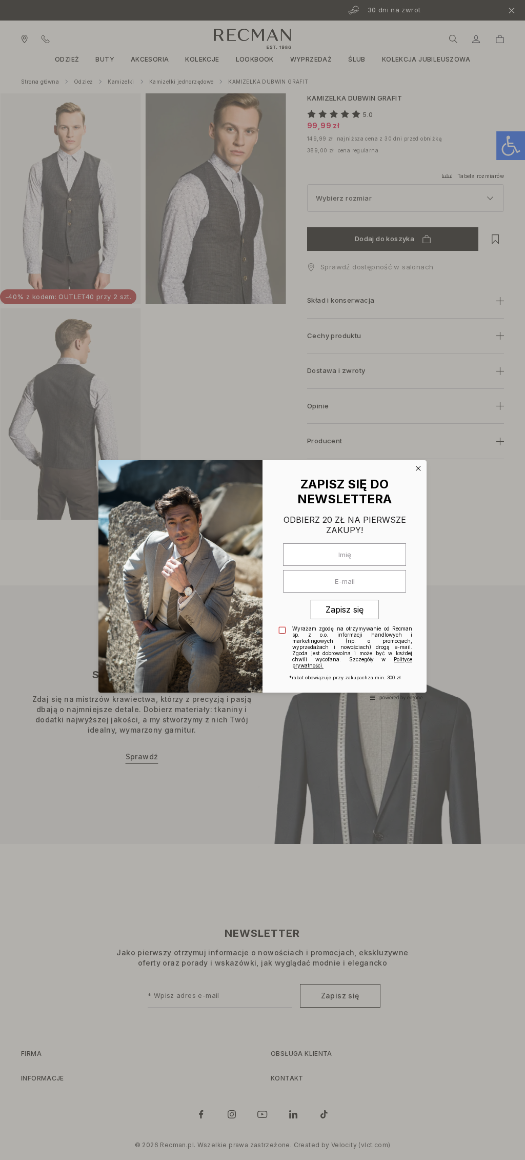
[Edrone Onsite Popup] (262, 580)
